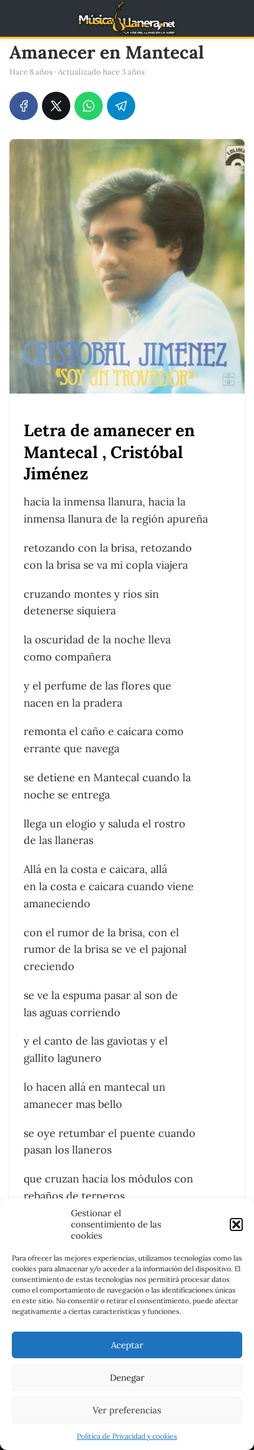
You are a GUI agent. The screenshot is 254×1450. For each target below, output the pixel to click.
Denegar (127, 1377)
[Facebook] (23, 106)
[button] (236, 1224)
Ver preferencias (127, 1410)
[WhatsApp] (88, 106)
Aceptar (127, 1345)
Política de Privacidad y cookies (127, 1436)
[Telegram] (121, 106)
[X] (56, 106)
